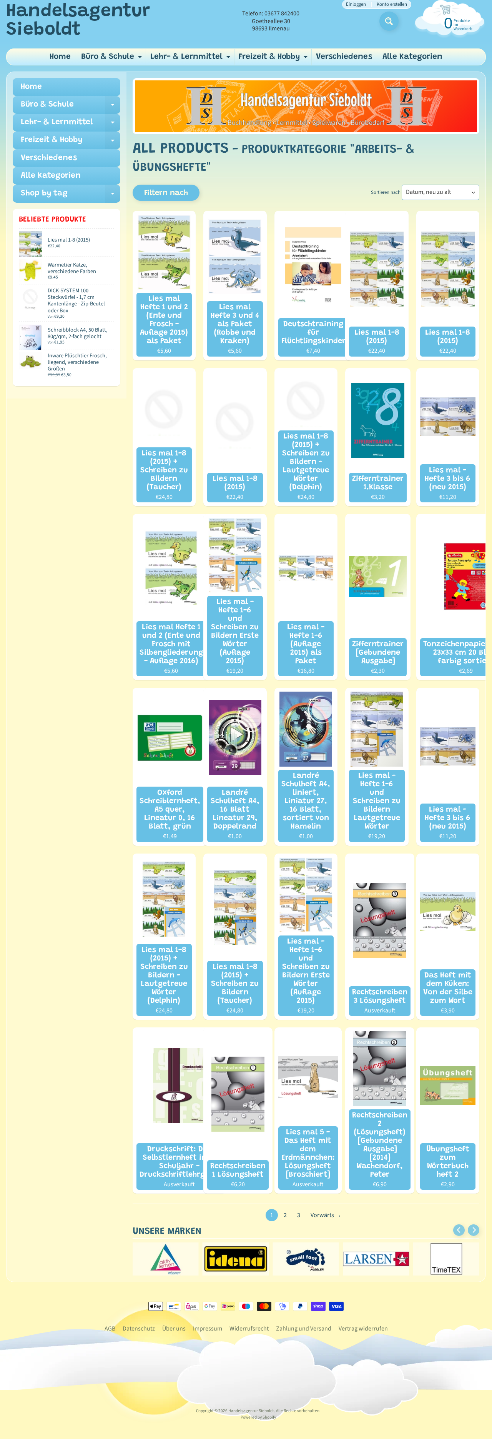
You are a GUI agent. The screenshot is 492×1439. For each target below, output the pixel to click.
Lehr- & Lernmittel (191, 59)
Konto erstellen (392, 4)
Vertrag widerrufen (363, 1328)
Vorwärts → (326, 1215)
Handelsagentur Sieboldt (78, 21)
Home (60, 57)
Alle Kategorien (412, 57)
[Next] (473, 1230)
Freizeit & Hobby (273, 59)
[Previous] (459, 1230)
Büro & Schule (112, 59)
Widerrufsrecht (249, 1328)
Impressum (207, 1328)
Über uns (174, 1328)
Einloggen (356, 4)
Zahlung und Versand (303, 1328)
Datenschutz (139, 1328)
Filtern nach (166, 193)
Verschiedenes (344, 57)
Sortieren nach (386, 192)
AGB (110, 1328)
